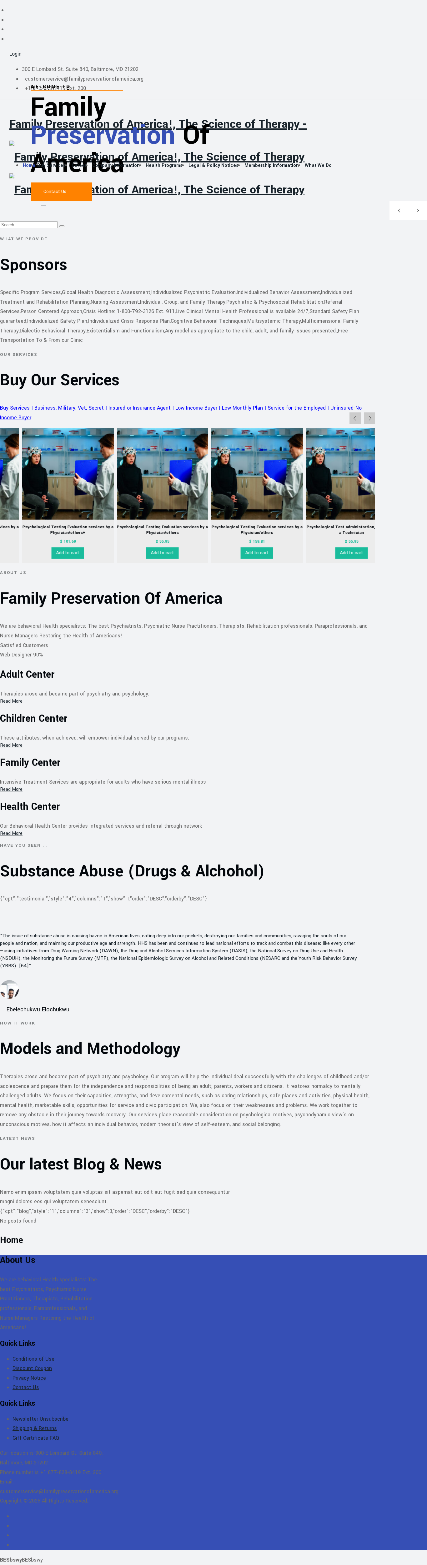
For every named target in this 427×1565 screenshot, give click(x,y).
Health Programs (164, 165)
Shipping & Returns (35, 1428)
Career (79, 165)
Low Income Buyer (196, 407)
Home (29, 165)
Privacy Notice (29, 1378)
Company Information (116, 165)
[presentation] (355, 418)
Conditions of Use (33, 1359)
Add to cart (45, 553)
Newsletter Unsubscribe (40, 1419)
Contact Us (26, 1387)
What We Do (318, 165)
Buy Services (51, 165)
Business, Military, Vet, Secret (69, 407)
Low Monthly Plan (242, 407)
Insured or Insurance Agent (139, 407)
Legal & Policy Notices (213, 165)
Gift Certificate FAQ (36, 1438)
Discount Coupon (32, 1368)
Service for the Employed (297, 407)
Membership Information (271, 165)
